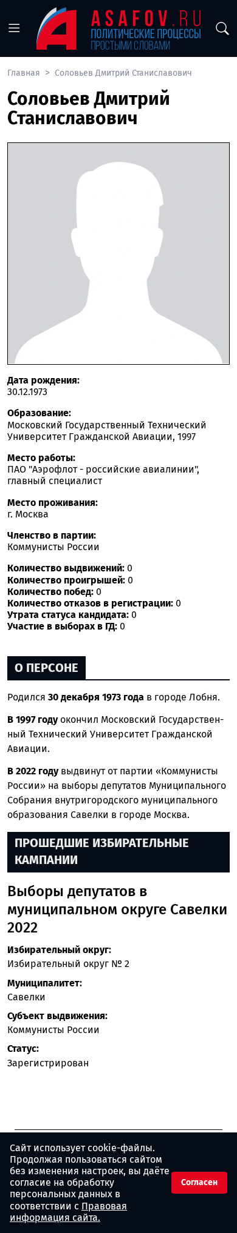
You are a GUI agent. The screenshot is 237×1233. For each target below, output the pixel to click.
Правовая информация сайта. (68, 1211)
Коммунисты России (53, 1029)
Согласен (199, 1182)
